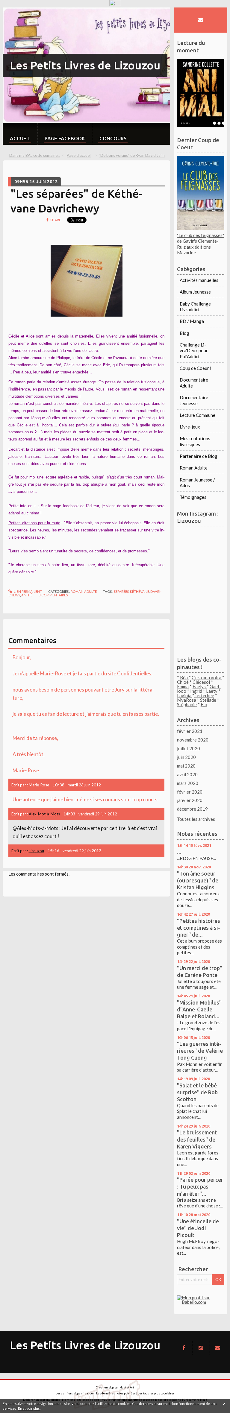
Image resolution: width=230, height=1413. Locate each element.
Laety (211, 691)
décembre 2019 (192, 809)
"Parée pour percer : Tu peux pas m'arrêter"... (200, 1186)
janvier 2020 (189, 800)
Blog (184, 333)
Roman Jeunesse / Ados (197, 482)
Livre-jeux (190, 426)
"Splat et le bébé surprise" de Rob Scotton (197, 1092)
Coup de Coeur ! (195, 368)
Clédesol (201, 682)
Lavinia (184, 695)
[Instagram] (200, 1347)
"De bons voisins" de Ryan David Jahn (132, 155)
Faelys (200, 686)
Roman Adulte (84, 591)
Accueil (20, 138)
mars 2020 (187, 783)
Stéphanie (187, 704)
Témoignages (193, 497)
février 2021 (189, 731)
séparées (121, 591)
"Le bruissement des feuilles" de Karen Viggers (197, 1139)
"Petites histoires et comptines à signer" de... (198, 928)
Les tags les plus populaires (156, 1393)
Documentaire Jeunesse (194, 400)
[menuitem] (20, 134)
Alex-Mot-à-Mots (44, 814)
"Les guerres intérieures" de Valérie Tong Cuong (200, 1050)
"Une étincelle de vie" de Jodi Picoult (198, 1228)
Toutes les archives (196, 819)
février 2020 (189, 791)
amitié (26, 595)
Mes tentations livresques (195, 441)
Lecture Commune (197, 415)
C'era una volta (207, 677)
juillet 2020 (188, 748)
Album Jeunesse (195, 291)
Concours (113, 138)
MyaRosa (186, 700)
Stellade (208, 700)
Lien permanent (27, 591)
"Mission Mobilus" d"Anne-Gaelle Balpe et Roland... (199, 1009)
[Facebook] (183, 1347)
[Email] (200, 19)
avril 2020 (187, 774)
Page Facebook (65, 138)
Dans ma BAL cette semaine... (34, 155)
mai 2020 (186, 765)
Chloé (183, 682)
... (179, 852)
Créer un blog (105, 1387)
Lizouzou (36, 850)
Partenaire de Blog (198, 456)
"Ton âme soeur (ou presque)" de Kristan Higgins (197, 880)
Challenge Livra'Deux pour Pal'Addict (194, 350)
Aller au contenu (19, 12)
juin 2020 (186, 757)
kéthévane (139, 591)
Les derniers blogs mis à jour (75, 1393)
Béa (184, 677)
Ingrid (196, 691)
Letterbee (204, 695)
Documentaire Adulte (194, 382)
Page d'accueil (79, 155)
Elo (204, 704)
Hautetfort (126, 1387)
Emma (183, 686)
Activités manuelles (199, 280)
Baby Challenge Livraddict (195, 306)
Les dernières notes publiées (116, 1393)
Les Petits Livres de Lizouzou (85, 65)
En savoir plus (29, 1408)
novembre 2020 (192, 739)
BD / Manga (192, 321)
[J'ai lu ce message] (224, 1403)
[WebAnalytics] (115, 3)
